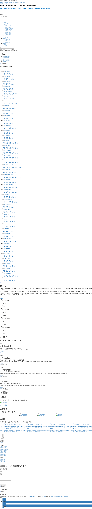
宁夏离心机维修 (8, 32)
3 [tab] (3, 438)
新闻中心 (4, 38)
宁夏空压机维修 (8, 34)
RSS (14, 2)
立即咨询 (2, 351)
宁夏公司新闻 (7, 39)
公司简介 (7, 23)
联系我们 (4, 44)
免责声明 (66, 496)
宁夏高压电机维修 (8, 25)
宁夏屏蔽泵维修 (8, 27)
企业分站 (6, 2)
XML (16, 2)
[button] (1, 254)
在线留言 (4, 43)
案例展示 (7, 37)
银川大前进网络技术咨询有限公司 (57, 496)
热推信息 (2, 2)
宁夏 (5, 497)
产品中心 (4, 24)
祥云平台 (44, 496)
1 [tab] (3, 435)
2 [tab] (3, 436)
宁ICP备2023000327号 (32, 496)
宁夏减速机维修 (8, 30)
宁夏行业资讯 (7, 40)
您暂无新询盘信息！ (22, 2)
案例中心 (4, 35)
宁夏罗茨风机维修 (8, 29)
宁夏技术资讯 (7, 42)
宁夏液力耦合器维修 (9, 28)
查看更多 (4, 61)
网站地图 (10, 2)
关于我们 (4, 22)
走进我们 (2, 298)
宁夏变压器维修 (8, 33)
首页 (3, 20)
